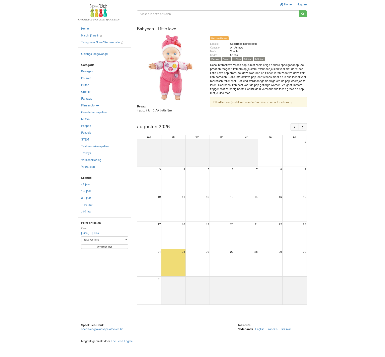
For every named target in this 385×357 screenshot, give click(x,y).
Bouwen (86, 78)
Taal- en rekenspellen (95, 146)
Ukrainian (286, 329)
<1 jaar (85, 184)
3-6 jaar (86, 198)
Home (287, 4)
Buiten (85, 85)
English (259, 329)
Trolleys (86, 153)
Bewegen (87, 71)
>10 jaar (86, 211)
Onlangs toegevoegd (94, 54)
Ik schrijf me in (90, 35)
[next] (303, 126)
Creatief (86, 92)
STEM (85, 139)
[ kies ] (85, 233)
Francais (272, 329)
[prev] (295, 126)
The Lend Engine (122, 341)
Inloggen (301, 4)
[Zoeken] (303, 13)
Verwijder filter (104, 246)
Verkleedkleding (91, 160)
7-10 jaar (87, 204)
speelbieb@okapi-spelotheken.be (102, 329)
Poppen (86, 126)
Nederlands (245, 329)
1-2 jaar (86, 191)
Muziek (85, 119)
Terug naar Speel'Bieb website (101, 42)
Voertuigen (88, 167)
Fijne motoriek (90, 105)
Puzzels (86, 132)
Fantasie (86, 98)
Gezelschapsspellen (94, 112)
